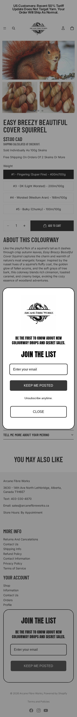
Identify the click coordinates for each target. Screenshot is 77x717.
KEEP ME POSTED (38, 385)
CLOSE (38, 411)
